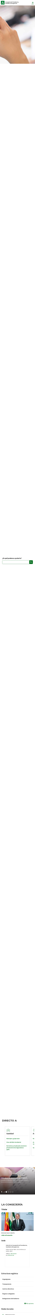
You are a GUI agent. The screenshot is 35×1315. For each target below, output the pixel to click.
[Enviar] (31, 562)
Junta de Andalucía (2, 2)
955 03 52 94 (11, 1255)
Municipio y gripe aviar (13, 1138)
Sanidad (10, 1133)
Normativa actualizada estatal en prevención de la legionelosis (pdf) (16, 1147)
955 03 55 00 (13, 1253)
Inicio (13, 2)
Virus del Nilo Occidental (13, 1142)
